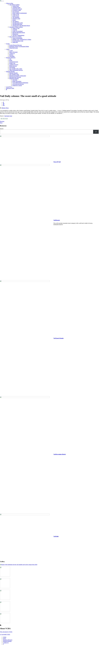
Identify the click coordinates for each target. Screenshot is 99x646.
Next (1, 122)
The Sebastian (15, 17)
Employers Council (17, 85)
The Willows (15, 21)
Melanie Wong (5, 108)
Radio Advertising (16, 81)
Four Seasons (15, 11)
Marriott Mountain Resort (18, 32)
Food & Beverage (13, 61)
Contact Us (12, 53)
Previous (2, 121)
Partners (11, 54)
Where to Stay (9, 3)
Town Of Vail (56, 161)
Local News (9, 87)
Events (8, 43)
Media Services (13, 66)
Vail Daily (14, 80)
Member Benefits (10, 71)
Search (1, 128)
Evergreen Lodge (16, 10)
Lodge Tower (15, 15)
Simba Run (15, 42)
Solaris (14, 20)
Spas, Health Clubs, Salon (15, 68)
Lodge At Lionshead (17, 31)
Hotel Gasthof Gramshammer (19, 13)
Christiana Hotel (16, 7)
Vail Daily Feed (8, 116)
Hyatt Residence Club (17, 41)
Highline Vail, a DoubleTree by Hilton (21, 39)
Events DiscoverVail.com (15, 45)
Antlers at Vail (15, 28)
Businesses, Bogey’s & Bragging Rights (19, 46)
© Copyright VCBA (5, 634)
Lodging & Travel (13, 64)
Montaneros (15, 34)
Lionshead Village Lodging (16, 27)
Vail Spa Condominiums (18, 35)
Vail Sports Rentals (58, 338)
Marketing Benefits (14, 78)
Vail (10, 59)
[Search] (96, 132)
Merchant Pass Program (15, 77)
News (4, 638)
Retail (10, 60)
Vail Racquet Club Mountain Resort (21, 25)
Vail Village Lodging (14, 4)
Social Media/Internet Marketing (20, 82)
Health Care (12, 63)
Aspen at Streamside (17, 38)
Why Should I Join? (14, 74)
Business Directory (10, 57)
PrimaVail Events (13, 48)
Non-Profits (12, 67)
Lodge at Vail (15, 14)
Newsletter (12, 56)
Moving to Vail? (10, 88)
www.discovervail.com (18, 84)
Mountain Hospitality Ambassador (17, 75)
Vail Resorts (56, 220)
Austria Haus (15, 6)
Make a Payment (13, 52)
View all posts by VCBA (6, 631)
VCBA (11, 50)
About (7, 49)
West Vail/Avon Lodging (15, 36)
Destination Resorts (17, 9)
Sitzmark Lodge (16, 18)
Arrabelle (14, 29)
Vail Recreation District (59, 454)
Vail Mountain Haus (17, 24)
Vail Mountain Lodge (17, 22)
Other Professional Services (16, 70)
